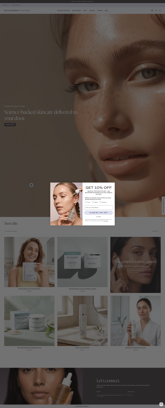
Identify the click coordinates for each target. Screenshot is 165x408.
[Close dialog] (31, 185)
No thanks (98, 216)
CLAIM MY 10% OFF (99, 213)
